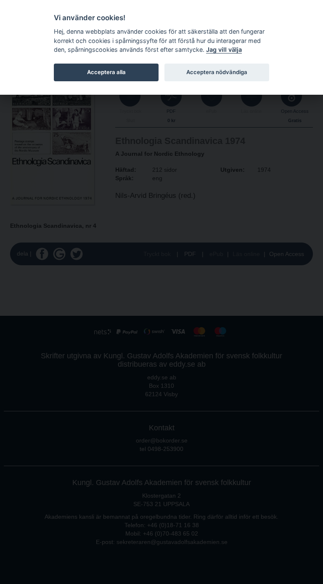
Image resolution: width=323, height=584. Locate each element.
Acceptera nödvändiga (216, 72)
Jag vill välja (224, 49)
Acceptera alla (106, 72)
